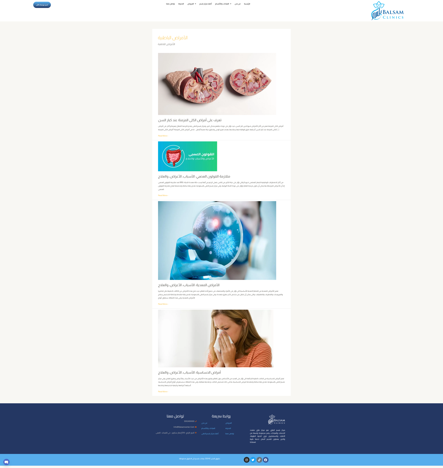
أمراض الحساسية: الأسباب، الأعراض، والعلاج (189, 372)
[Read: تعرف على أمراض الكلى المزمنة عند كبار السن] (217, 84)
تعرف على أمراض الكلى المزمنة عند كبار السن (190, 120)
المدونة (181, 4)
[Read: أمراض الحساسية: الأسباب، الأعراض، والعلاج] (215, 338)
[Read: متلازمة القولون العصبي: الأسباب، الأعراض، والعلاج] (187, 156)
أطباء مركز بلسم (205, 4)
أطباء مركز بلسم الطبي (210, 434)
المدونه (228, 428)
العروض (190, 4)
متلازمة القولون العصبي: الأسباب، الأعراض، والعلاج (194, 176)
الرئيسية (247, 4)
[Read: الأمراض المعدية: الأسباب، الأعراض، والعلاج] (217, 240)
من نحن (238, 4)
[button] (192, 3)
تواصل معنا (170, 4)
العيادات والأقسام (222, 4)
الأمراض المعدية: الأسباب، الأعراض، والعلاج (189, 285)
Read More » (163, 135)
